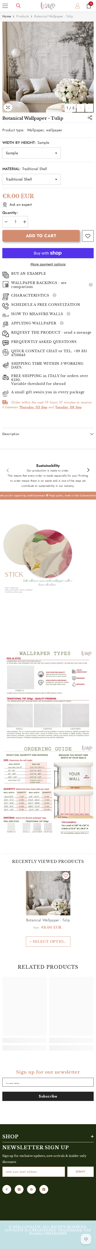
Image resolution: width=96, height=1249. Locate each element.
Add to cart (41, 236)
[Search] (18, 6)
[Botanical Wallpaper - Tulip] (48, 893)
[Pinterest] (31, 1189)
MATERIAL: (24, 168)
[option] (48, 67)
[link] (88, 236)
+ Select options (49, 941)
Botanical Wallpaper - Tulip (48, 920)
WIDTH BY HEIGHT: (25, 142)
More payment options (48, 264)
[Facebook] (6, 1189)
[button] (80, 108)
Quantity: (10, 212)
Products (22, 16)
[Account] (77, 5)
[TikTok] (43, 1189)
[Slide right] (88, 470)
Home (6, 16)
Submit (80, 1171)
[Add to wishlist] (65, 875)
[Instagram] (19, 1189)
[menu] (5, 6)
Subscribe (48, 1096)
